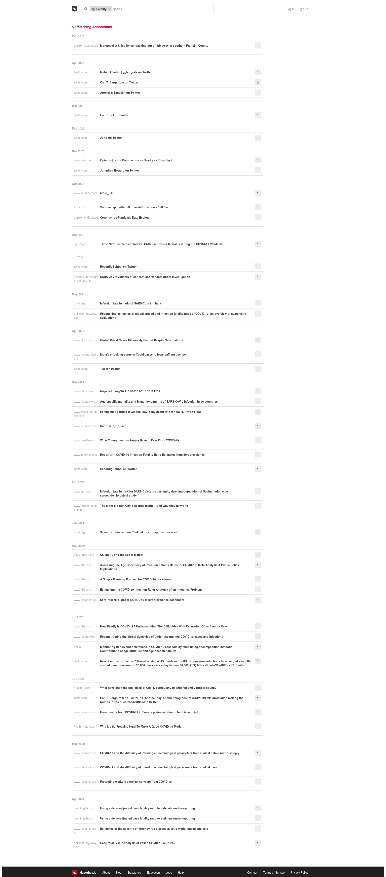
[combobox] (161, 8)
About (106, 872)
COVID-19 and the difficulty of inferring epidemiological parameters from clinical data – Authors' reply (169, 753)
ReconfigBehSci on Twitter (118, 266)
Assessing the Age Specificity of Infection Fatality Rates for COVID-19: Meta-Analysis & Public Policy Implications (169, 567)
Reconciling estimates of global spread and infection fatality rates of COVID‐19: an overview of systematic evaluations (173, 316)
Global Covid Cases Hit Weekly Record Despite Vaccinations (141, 340)
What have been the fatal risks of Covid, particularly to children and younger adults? (158, 688)
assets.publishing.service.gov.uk (86, 279)
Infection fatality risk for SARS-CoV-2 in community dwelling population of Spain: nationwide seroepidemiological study (164, 493)
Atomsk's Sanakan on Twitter (120, 92)
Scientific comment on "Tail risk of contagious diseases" (139, 532)
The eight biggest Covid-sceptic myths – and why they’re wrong (144, 506)
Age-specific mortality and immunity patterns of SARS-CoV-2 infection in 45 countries (159, 401)
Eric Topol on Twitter (114, 115)
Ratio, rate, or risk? (113, 426)
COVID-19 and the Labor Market (121, 555)
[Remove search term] (110, 8)
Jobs (169, 872)
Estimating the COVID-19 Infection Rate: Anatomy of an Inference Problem (151, 589)
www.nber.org (83, 565)
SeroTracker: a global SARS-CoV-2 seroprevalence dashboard (142, 600)
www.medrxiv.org (85, 391)
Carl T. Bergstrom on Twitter (119, 82)
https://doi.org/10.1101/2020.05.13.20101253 (130, 391)
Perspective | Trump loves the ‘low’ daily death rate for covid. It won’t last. (151, 412)
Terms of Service (274, 872)
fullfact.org (81, 207)
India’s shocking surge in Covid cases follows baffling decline (143, 354)
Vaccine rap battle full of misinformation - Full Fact (135, 207)
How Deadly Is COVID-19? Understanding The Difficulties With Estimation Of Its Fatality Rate (163, 626)
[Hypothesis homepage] (77, 9)
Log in (291, 9)
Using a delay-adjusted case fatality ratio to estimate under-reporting (147, 808)
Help (181, 872)
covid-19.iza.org (84, 555)
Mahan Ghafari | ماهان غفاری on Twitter (126, 72)
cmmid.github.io (84, 808)
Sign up (303, 9)
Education (153, 872)
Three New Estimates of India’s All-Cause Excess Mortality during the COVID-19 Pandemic (161, 244)
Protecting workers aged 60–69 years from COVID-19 (136, 781)
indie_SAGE (108, 193)
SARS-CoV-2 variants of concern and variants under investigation (145, 277)
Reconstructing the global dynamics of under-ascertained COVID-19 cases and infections (161, 636)
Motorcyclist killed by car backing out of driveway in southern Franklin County (154, 45)
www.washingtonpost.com (85, 414)
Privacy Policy (299, 872)
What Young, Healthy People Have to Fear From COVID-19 (139, 440)
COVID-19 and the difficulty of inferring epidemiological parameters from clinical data (158, 767)
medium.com (82, 688)
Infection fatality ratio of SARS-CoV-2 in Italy (130, 303)
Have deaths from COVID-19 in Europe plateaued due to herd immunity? (149, 712)
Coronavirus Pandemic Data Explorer (125, 217)
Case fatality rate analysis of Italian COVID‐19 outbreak (137, 843)
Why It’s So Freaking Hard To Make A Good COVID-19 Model (141, 726)
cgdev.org (80, 244)
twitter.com (81, 72)
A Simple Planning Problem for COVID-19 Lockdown (135, 579)
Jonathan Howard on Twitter (119, 170)
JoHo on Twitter (111, 138)
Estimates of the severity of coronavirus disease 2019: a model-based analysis (154, 829)
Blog (118, 872)
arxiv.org (80, 303)
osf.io (78, 647)
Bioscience (134, 872)
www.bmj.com (83, 491)
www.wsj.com (83, 160)
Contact (252, 872)
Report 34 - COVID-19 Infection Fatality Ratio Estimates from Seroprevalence (152, 454)
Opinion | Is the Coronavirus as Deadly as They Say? (136, 160)
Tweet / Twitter (110, 369)
